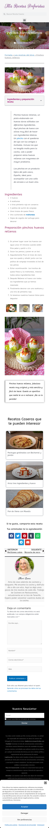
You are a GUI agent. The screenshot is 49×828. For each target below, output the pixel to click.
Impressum (40, 825)
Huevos (19, 43)
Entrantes (26, 28)
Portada (8, 55)
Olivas (25, 43)
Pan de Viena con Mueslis (19, 511)
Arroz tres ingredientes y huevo (22, 483)
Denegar (24, 813)
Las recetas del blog (24, 55)
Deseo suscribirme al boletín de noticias (21, 719)
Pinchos (32, 43)
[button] (45, 783)
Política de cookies (11, 825)
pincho (20, 138)
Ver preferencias (24, 819)
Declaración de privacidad (27, 825)
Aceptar (24, 807)
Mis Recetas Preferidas (24, 6)
